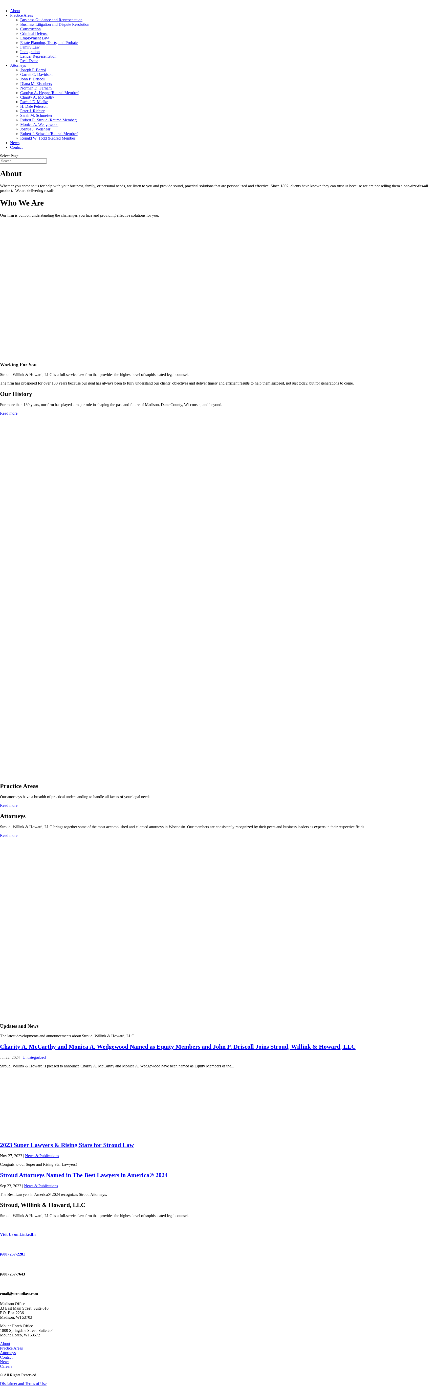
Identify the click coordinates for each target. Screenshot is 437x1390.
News (14, 143)
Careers (6, 1366)
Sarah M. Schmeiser (36, 115)
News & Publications (42, 1156)
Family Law (30, 47)
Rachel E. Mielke (34, 102)
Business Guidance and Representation (51, 20)
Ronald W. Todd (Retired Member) (48, 138)
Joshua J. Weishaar (35, 129)
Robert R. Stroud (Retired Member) (48, 120)
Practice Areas (21, 15)
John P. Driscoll (32, 79)
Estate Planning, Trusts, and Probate (49, 42)
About (15, 11)
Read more (8, 413)
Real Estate (29, 61)
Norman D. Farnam (36, 88)
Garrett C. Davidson (36, 74)
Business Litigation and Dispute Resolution (54, 24)
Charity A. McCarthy (37, 97)
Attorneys (18, 65)
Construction (30, 29)
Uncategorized (34, 1057)
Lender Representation (38, 56)
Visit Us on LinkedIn (18, 1234)
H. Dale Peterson (34, 106)
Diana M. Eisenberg (36, 83)
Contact (16, 147)
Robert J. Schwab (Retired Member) (49, 133)
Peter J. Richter (32, 111)
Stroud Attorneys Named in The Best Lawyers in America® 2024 (84, 1175)
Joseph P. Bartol (33, 70)
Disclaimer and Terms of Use (23, 1383)
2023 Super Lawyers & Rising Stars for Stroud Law (67, 1145)
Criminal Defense (34, 33)
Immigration (30, 52)
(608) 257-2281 (12, 1254)
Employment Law (34, 38)
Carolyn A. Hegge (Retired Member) (49, 93)
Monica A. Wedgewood (39, 124)
